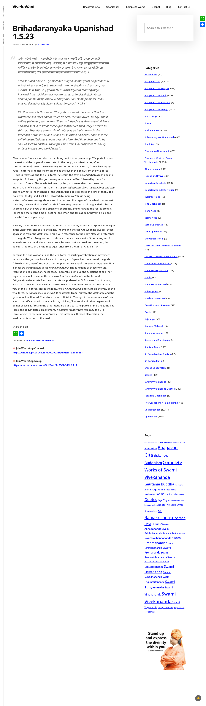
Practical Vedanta (172, 494)
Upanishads (150, 416)
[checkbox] (198, 698)
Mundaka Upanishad (155, 284)
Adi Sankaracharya (152, 442)
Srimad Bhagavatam (155, 367)
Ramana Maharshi (154, 326)
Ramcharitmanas (153, 332)
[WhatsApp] (202, 19)
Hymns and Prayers (155, 175)
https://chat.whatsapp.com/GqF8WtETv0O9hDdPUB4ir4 (45, 365)
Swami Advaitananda (174, 533)
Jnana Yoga (150, 210)
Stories (148, 374)
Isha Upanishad (153, 203)
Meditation (149, 494)
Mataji (173, 489)
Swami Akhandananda (157, 538)
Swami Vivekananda (155, 381)
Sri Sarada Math (153, 360)
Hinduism (179, 485)
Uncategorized (152, 409)
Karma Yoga (150, 217)
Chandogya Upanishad (156, 150)
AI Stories (181, 442)
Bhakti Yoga (150, 116)
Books (147, 123)
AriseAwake (150, 74)
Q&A (182, 494)
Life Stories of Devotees (157, 263)
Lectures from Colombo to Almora (162, 245)
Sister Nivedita (168, 504)
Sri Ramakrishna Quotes (157, 353)
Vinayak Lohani (165, 607)
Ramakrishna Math (177, 500)
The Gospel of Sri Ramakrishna (161, 402)
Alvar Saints (150, 448)
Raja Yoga (149, 319)
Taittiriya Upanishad (155, 395)
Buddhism (149, 144)
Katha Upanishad (153, 224)
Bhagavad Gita (152, 81)
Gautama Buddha (159, 484)
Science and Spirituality (157, 339)
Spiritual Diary (152, 346)
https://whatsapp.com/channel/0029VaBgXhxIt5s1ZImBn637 (48, 352)
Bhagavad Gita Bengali (156, 88)
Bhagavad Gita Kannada (157, 102)
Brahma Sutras (152, 130)
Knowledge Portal (153, 238)
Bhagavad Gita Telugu (156, 109)
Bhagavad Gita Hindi (155, 95)
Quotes (148, 312)
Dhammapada (152, 168)
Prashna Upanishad (155, 298)
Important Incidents (155, 182)
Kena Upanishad (153, 231)
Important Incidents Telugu (159, 189)
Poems (159, 494)
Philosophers (151, 291)
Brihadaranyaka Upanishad (40, 340)
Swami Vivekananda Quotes (159, 388)
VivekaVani (23, 6)
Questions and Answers (157, 305)
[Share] (202, 25)
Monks (148, 277)
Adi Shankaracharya (168, 442)
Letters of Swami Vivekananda (160, 256)
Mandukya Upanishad (156, 270)
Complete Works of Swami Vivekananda (163, 470)
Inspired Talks (152, 196)
